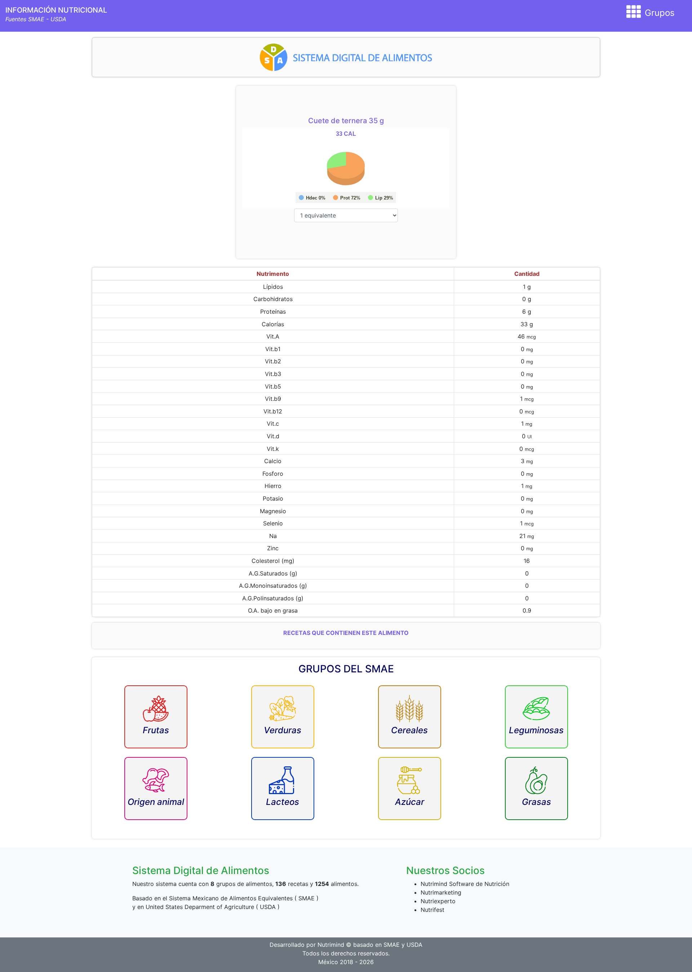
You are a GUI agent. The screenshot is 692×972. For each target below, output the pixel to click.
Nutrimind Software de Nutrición (465, 883)
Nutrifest (432, 909)
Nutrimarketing (441, 892)
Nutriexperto (438, 901)
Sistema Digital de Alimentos (200, 870)
